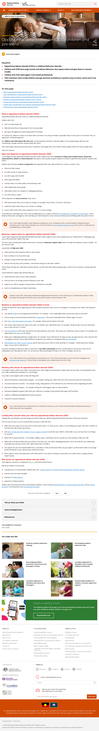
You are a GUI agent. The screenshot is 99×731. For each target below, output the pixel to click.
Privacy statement (7, 721)
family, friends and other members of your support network (27, 432)
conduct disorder (45, 470)
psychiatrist (74, 214)
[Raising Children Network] (19, 4)
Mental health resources (42, 653)
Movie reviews (70, 649)
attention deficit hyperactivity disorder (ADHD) (68, 470)
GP (46, 214)
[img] (4, 10)
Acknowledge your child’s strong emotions (18, 343)
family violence (18, 477)
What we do (6, 635)
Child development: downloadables (45, 638)
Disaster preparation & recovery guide (77, 643)
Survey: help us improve (10, 649)
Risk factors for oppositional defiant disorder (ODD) (20, 107)
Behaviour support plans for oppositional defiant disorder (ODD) (24, 97)
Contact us (5, 646)
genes (32, 462)
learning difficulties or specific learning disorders (68, 485)
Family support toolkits (41, 646)
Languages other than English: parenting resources (47, 649)
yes (56, 493)
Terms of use (16, 721)
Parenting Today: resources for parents (78, 651)
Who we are (6, 638)
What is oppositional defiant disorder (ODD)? (18, 92)
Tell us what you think (14, 503)
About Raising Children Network (12, 632)
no (65, 493)
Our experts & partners (10, 640)
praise (15, 314)
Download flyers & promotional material (47, 640)
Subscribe (91, 696)
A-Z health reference (72, 635)
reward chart (41, 317)
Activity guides (69, 638)
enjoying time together (17, 360)
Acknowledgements (13, 510)
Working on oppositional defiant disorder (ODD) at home (22, 99)
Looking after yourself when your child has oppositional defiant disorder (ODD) (29, 105)
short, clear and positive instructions (20, 321)
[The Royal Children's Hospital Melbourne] (9, 685)
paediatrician (65, 214)
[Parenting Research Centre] (9, 679)
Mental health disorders (15, 16)
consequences (12, 331)
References (9, 517)
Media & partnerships (9, 643)
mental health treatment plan (63, 225)
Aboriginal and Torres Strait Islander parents (48, 635)
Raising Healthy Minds (72, 657)
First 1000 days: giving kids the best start (78, 646)
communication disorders (31, 487)
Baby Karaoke (69, 640)
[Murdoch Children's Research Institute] (9, 692)
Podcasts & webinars (72, 654)
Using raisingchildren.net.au (43, 632)
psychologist (84, 214)
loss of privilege (71, 339)
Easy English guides (40, 643)
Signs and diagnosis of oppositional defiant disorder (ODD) (23, 94)
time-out (20, 333)
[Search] (95, 682)
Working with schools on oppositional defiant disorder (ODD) (23, 102)
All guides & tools (70, 632)
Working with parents (41, 656)
